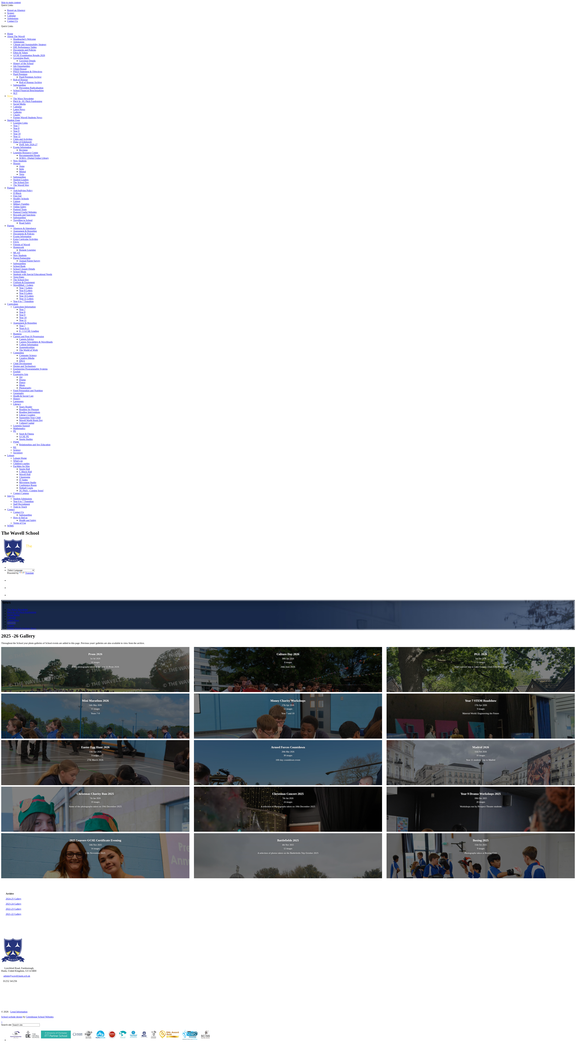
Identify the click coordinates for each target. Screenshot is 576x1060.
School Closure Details (24, 269)
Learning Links (20, 123)
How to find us (20, 517)
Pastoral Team (20, 209)
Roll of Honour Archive (30, 82)
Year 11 (16, 136)
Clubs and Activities (22, 139)
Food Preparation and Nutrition (28, 390)
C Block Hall (25, 471)
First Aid (17, 196)
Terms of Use (19, 523)
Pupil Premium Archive (30, 77)
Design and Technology (24, 366)
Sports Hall (24, 469)
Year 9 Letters (25, 293)
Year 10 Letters (26, 296)
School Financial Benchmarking (28, 90)
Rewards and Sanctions (24, 215)
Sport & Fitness (26, 434)
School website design (11, 1017)
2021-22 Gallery (13, 914)
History (16, 398)
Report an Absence (16, 10)
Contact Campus (21, 493)
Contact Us (12, 21)
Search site (6, 1025)
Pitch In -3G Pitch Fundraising (27, 101)
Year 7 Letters (25, 288)
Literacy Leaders (27, 415)
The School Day (21, 182)
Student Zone (13, 120)
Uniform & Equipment (24, 282)
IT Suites (23, 479)
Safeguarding (19, 85)
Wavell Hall (24, 474)
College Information (28, 344)
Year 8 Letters (25, 290)
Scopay (10, 13)
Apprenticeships (26, 347)
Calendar (11, 15)
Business (17, 334)
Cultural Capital (26, 423)
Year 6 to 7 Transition (23, 301)
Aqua (21, 166)
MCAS (16, 252)
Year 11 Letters (26, 298)
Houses (16, 163)
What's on (18, 461)
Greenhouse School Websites (40, 1017)
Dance (22, 382)
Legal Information (18, 1011)
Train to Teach (20, 507)
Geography (18, 393)
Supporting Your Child (30, 417)
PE (14, 431)
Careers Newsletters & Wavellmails (36, 342)
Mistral (22, 171)
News (10, 96)
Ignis (21, 169)
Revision (23, 150)
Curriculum (12, 304)
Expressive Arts (20, 374)
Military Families (21, 204)
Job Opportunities (21, 66)
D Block (17, 193)
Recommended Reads (29, 155)
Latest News (19, 109)
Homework (18, 247)
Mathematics (19, 428)
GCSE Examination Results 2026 (29, 55)
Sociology (18, 452)
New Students (20, 160)
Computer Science (28, 355)
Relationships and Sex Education (34, 444)
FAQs (16, 242)
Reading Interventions (29, 412)
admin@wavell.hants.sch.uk (16, 976)
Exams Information (22, 147)
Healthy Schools (21, 198)
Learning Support (21, 425)
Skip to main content (11, 2)
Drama (22, 379)
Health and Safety (27, 520)
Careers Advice (26, 339)
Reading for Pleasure (29, 409)
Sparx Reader (25, 406)
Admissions (12, 18)
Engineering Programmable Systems (30, 369)
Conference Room (28, 485)
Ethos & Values (20, 52)
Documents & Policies (23, 233)
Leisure (10, 455)
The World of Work (28, 350)
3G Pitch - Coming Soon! (31, 490)
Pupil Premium (20, 74)
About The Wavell (16, 36)
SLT (15, 93)
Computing (18, 352)
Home (10, 33)
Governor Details (27, 60)
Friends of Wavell (21, 244)
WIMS (10, 525)
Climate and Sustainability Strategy (29, 44)
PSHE (16, 442)
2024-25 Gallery (13, 899)
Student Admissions (22, 498)
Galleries (17, 112)
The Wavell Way (21, 185)
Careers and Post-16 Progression (28, 336)
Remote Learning (27, 250)
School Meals (19, 271)
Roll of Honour (20, 79)
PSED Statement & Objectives (27, 71)
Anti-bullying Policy (23, 190)
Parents (10, 225)
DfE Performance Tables (25, 47)
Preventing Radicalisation (31, 88)
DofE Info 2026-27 (28, 144)
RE (14, 447)
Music (22, 385)
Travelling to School (22, 220)
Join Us (10, 496)
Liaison (16, 201)
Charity (16, 115)
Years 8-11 (24, 328)
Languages (18, 401)
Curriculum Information (24, 306)
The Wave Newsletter (23, 98)
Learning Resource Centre (25, 152)
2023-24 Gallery (13, 904)
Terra (21, 174)
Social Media (19, 104)
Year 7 (16, 125)
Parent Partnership (21, 258)
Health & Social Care (23, 396)
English (16, 371)
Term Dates (18, 277)
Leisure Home (20, 458)
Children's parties (21, 463)
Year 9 (16, 131)
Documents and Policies (24, 50)
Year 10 (17, 133)
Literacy (17, 404)
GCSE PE (24, 436)
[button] (14, 26)
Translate (29, 573)
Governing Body (21, 58)
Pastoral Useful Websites (25, 212)
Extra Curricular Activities (25, 239)
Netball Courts (26, 488)
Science (17, 450)
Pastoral (11, 188)
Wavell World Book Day (31, 420)
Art (20, 377)
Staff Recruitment (21, 504)
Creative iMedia (26, 358)
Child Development (22, 363)
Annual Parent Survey (29, 261)
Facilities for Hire (21, 466)
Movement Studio (27, 482)
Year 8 (16, 128)
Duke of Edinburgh (22, 142)
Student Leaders (20, 179)
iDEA (22, 361)
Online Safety (19, 206)
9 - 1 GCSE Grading (29, 331)
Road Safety (25, 223)
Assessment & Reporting (25, 231)
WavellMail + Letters (23, 285)
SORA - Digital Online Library (34, 158)
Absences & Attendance (24, 228)
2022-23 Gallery (13, 909)
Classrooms (24, 477)
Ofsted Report (20, 69)
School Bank (19, 266)
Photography (25, 388)
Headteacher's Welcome (24, 39)
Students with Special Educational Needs (32, 274)
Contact (11, 509)
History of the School (23, 63)
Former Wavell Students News (27, 117)
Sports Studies (26, 439)
